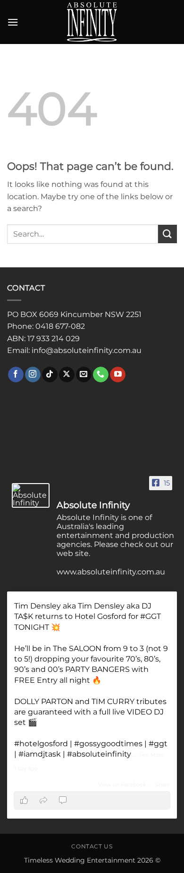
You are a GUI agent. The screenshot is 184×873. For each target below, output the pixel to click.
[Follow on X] (67, 375)
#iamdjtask (39, 754)
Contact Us (91, 846)
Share (162, 784)
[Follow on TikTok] (50, 375)
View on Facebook (123, 784)
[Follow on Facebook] (16, 375)
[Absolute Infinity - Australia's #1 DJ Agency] (92, 22)
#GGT (150, 616)
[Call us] (101, 375)
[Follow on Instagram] (33, 375)
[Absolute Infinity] (31, 495)
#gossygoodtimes (108, 743)
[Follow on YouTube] (117, 375)
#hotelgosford (41, 743)
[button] (12, 22)
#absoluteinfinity (99, 754)
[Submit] (167, 234)
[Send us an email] (84, 375)
